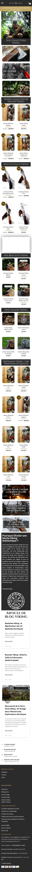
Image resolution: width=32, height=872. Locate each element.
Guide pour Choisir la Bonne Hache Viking (16, 492)
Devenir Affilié (5, 825)
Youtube (3, 775)
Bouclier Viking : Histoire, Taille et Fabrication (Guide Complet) (16, 657)
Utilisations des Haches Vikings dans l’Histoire (16, 508)
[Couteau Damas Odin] (8, 213)
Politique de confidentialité (9, 811)
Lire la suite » (9, 641)
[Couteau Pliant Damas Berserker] (8, 178)
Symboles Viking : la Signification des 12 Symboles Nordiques (14, 626)
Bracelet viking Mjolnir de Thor (24, 299)
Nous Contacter (6, 828)
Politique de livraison (7, 814)
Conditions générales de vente (10, 808)
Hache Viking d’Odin (24, 124)
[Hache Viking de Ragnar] (8, 112)
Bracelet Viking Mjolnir (8, 274)
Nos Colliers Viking (16, 309)
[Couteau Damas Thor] (24, 178)
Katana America (6, 802)
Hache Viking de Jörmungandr (8, 154)
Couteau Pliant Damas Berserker (8, 192)
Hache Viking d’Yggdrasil (24, 154)
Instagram (4, 772)
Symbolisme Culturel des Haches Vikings (16, 524)
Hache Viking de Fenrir (8, 416)
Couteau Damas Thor (24, 192)
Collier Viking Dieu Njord (23, 328)
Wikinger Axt (5, 792)
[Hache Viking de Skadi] (24, 375)
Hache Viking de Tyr (8, 386)
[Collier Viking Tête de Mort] (24, 343)
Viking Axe (4, 789)
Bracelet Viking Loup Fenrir (8, 299)
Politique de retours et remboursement (12, 816)
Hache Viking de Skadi (24, 386)
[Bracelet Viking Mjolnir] (8, 264)
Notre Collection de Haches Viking (16, 100)
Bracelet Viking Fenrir (23, 274)
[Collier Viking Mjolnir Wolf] (8, 319)
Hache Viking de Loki (8, 475)
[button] (14, 589)
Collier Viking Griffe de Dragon (8, 352)
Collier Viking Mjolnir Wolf (8, 328)
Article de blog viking (16, 615)
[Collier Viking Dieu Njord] (24, 319)
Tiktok (3, 777)
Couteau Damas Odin (8, 228)
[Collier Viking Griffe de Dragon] (8, 343)
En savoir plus (7, 589)
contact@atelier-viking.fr (18, 845)
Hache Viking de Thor (8, 446)
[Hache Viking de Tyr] (8, 375)
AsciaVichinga (5, 797)
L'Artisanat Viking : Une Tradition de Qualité (16, 362)
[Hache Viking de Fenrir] (8, 404)
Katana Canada (5, 800)
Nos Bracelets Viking (16, 255)
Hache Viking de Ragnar (8, 124)
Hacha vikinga (5, 794)
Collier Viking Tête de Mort (23, 352)
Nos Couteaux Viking (16, 164)
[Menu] (4, 3)
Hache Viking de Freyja (24, 475)
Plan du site (4, 830)
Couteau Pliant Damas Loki (23, 228)
